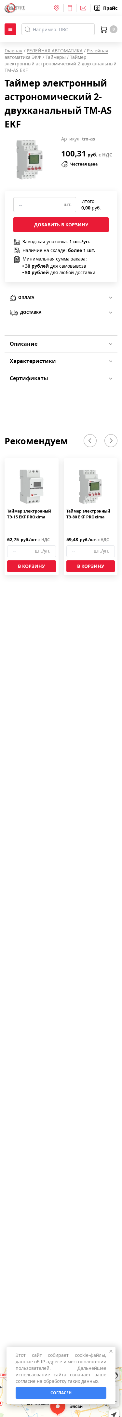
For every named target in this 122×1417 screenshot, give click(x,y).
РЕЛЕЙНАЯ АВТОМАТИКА (55, 50)
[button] (90, 440)
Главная (13, 50)
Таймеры (56, 57)
